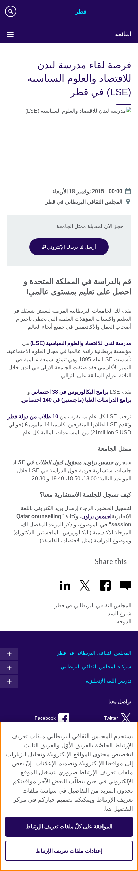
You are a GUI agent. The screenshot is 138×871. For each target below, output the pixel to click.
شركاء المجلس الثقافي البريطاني (96, 666)
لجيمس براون (96, 516)
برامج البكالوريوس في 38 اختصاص (69, 392)
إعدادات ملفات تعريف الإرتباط (69, 851)
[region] (69, 796)
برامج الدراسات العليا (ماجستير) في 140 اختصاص (76, 400)
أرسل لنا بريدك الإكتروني (71, 247)
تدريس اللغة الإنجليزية (108, 681)
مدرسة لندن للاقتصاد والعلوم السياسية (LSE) (80, 343)
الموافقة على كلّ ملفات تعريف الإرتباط (69, 826)
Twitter (111, 718)
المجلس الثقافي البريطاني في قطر (94, 653)
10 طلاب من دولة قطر (32, 416)
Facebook (45, 718)
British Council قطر (114, 12)
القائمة (123, 34)
